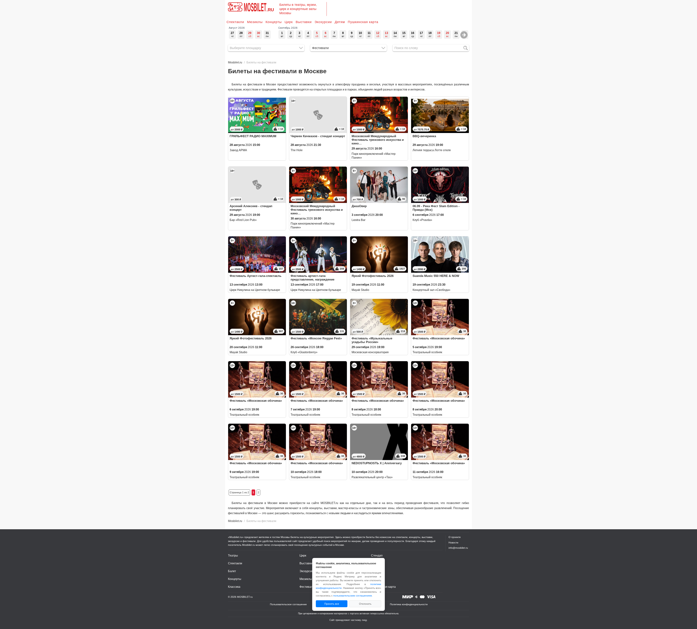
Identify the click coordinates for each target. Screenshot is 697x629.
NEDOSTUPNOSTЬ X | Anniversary (377, 463)
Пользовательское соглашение (288, 604)
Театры (233, 555)
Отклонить (365, 603)
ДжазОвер (359, 206)
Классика (234, 586)
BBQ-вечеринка (424, 136)
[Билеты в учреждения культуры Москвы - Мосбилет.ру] (235, 6)
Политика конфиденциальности (409, 604)
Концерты (274, 22)
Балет (232, 571)
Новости (453, 542)
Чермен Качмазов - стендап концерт (318, 136)
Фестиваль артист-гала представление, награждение (312, 277)
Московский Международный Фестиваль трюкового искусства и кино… (378, 139)
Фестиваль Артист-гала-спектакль (255, 276)
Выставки (304, 22)
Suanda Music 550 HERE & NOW (436, 276)
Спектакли (235, 22)
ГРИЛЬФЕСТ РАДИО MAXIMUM (253, 136)
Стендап (377, 555)
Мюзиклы (255, 22)
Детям (340, 22)
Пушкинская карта (363, 22)
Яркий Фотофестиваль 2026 (373, 276)
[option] (232, 34)
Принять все (331, 603)
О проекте (455, 537)
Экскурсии (323, 22)
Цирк (289, 22)
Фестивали (306, 586)
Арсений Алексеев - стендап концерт (251, 207)
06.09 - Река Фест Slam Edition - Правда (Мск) (436, 207)
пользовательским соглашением (352, 595)
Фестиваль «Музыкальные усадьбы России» (372, 340)
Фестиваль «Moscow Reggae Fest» (316, 338)
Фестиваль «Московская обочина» (439, 338)
